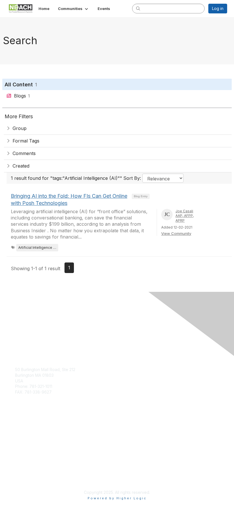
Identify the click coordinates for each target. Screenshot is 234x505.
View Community (176, 233)
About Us (23, 472)
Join (19, 429)
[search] (138, 8)
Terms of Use (28, 478)
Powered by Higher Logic (117, 498)
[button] (73, 8)
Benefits (23, 435)
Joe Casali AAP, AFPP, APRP (184, 216)
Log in (217, 8)
